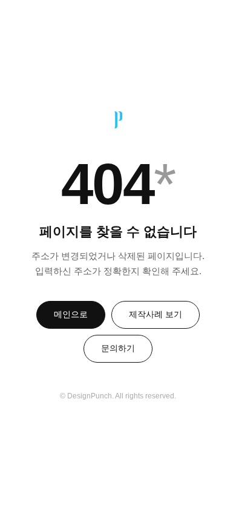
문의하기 (118, 348)
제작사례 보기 (155, 314)
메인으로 (71, 314)
